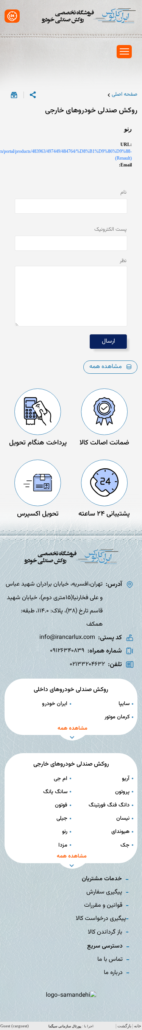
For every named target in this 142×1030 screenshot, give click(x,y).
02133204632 (87, 664)
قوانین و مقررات (103, 905)
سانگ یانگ (55, 792)
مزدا (62, 845)
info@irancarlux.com (67, 637)
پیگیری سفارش (104, 892)
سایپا (124, 703)
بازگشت (124, 1026)
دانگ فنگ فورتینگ (109, 805)
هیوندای (120, 831)
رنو (64, 831)
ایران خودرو (54, 703)
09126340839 (67, 651)
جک (125, 845)
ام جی (60, 778)
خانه (137, 1026)
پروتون (122, 792)
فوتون (61, 805)
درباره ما (113, 972)
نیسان (123, 818)
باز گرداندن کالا (105, 932)
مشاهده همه (105, 366)
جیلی (61, 818)
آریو (126, 778)
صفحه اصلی (124, 95)
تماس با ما (110, 959)
